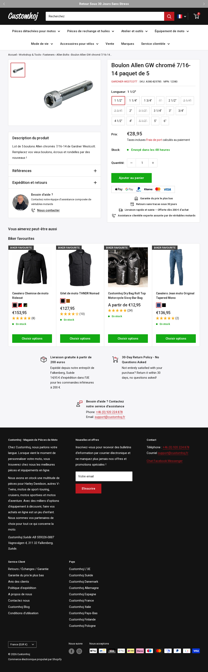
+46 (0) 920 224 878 (109, 412)
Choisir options (32, 338)
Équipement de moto (169, 31)
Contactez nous (19, 600)
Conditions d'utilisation (23, 613)
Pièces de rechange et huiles (88, 31)
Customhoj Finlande (82, 619)
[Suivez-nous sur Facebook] (71, 651)
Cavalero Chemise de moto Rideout (30, 295)
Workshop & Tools (30, 54)
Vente (110, 44)
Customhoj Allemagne (84, 588)
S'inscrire (88, 488)
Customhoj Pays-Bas (83, 613)
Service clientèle (153, 44)
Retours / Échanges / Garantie (28, 569)
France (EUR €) (18, 644)
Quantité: (118, 163)
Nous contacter (48, 210)
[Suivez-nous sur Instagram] (79, 651)
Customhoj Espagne (82, 594)
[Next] (200, 294)
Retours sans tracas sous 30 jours (156, 204)
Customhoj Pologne (82, 626)
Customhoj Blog (19, 607)
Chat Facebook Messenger (165, 461)
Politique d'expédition (22, 588)
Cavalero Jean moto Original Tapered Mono (175, 295)
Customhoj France (81, 600)
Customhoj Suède (81, 575)
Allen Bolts (62, 54)
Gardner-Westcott (124, 81)
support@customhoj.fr (110, 417)
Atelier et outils (132, 31)
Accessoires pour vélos (77, 44)
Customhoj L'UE (79, 569)
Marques (127, 44)
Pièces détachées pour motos (34, 31)
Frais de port (154, 139)
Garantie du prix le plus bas (156, 198)
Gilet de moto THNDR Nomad (79, 293)
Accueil (12, 54)
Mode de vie (40, 44)
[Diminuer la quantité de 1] (131, 163)
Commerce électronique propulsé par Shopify (35, 659)
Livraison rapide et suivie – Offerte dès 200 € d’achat (156, 209)
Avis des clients (18, 581)
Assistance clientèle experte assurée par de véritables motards (156, 215)
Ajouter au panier (131, 178)
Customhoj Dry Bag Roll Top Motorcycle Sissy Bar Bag (127, 295)
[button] (21, 318)
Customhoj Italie (80, 607)
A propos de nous (20, 594)
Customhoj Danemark (83, 581)
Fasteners (48, 54)
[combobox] (105, 16)
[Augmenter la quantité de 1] (153, 163)
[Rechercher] (169, 16)
